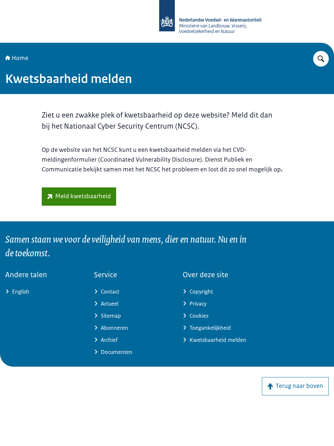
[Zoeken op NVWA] (321, 59)
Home (20, 58)
